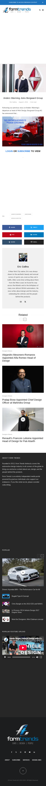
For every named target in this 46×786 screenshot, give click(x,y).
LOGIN (9, 151)
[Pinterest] (25, 752)
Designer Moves (7, 351)
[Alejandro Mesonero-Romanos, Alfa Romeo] (23, 336)
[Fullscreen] (41, 657)
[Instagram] (20, 752)
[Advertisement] (23, 39)
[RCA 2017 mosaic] (5, 611)
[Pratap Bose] (23, 379)
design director (16, 218)
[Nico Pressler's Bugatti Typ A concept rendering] (5, 596)
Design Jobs (36, 760)
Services (26, 760)
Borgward (28, 214)
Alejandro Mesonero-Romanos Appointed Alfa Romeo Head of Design (19, 357)
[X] (16, 752)
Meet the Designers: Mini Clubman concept (27, 619)
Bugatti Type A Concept (20, 596)
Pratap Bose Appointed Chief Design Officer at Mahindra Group (22, 401)
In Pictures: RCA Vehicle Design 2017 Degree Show (25, 611)
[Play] (5, 657)
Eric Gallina (13, 102)
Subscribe (16, 760)
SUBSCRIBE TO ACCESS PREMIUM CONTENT (23, 2)
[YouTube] (29, 752)
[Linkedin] (34, 752)
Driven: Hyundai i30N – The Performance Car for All (21, 589)
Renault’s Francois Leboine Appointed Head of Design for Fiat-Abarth (22, 440)
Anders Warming (16, 214)
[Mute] (37, 657)
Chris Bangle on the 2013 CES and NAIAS (27, 604)
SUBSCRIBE (23, 151)
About (7, 760)
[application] (23, 647)
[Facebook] (12, 752)
